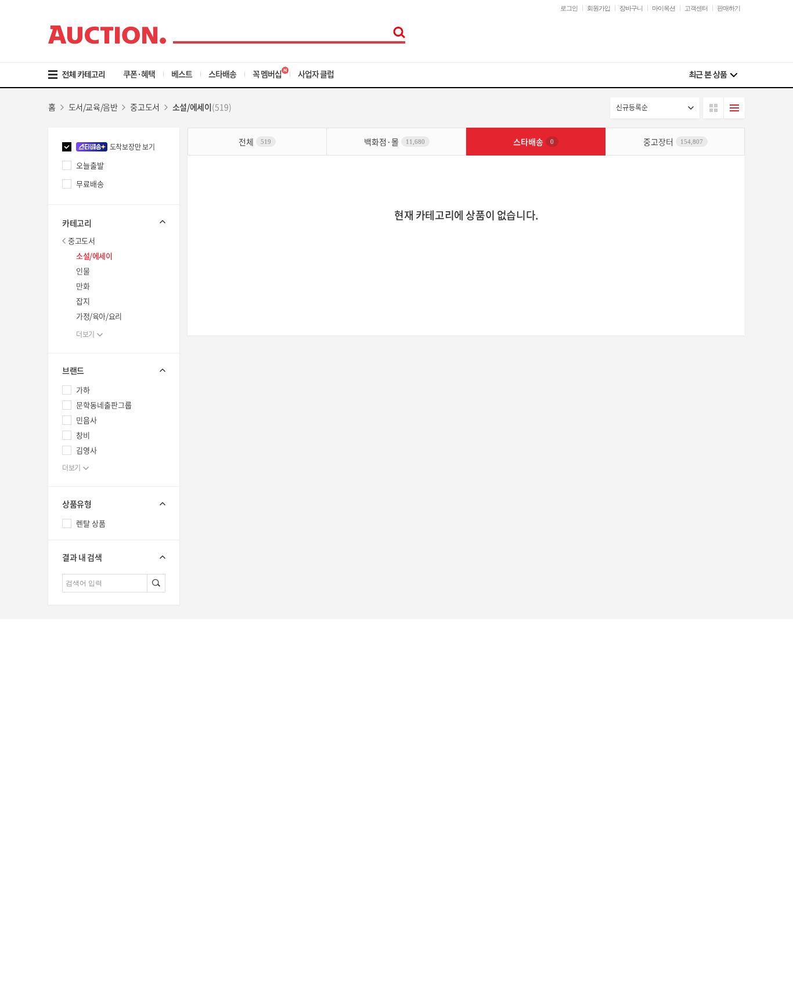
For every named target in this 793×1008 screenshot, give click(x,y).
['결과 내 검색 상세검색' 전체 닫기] (113, 557)
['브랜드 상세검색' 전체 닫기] (113, 370)
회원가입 (598, 8)
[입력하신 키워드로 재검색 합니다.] (156, 583)
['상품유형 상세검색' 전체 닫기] (113, 503)
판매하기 (728, 8)
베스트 (181, 74)
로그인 (569, 8)
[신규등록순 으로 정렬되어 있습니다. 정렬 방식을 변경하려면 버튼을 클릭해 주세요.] (655, 107)
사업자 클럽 (316, 74)
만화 (82, 285)
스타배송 (222, 74)
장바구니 (631, 8)
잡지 (82, 300)
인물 (82, 270)
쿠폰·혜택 (139, 74)
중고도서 (81, 240)
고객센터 (696, 8)
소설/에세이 (94, 255)
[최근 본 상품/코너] (713, 75)
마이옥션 (663, 8)
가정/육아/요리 (99, 315)
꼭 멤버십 (267, 74)
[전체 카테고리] (84, 75)
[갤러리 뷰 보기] (713, 107)
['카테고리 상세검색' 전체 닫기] (113, 221)
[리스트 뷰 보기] (734, 107)
